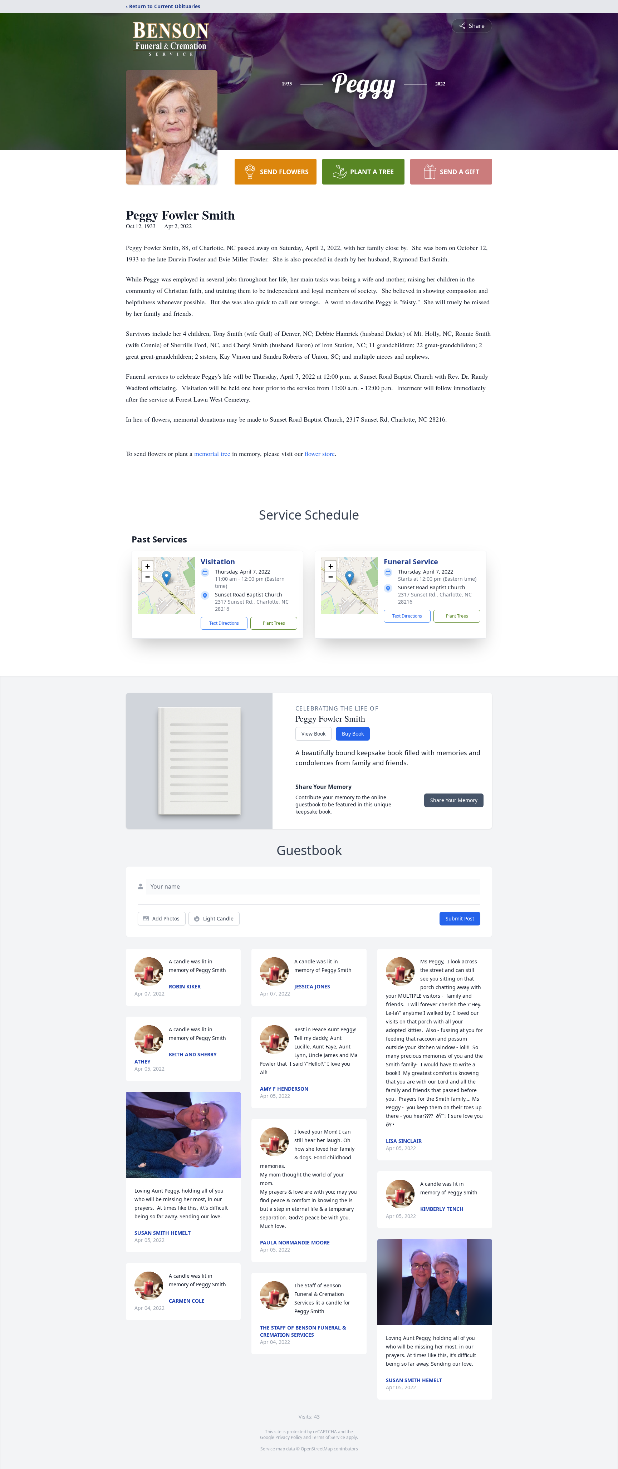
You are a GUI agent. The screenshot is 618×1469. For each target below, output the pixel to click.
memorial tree (212, 453)
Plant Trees (274, 623)
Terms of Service (328, 1437)
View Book (313, 733)
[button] (166, 578)
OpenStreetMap (317, 1449)
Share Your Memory (453, 800)
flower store (320, 453)
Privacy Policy (288, 1437)
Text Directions (224, 623)
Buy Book (353, 733)
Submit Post (460, 918)
